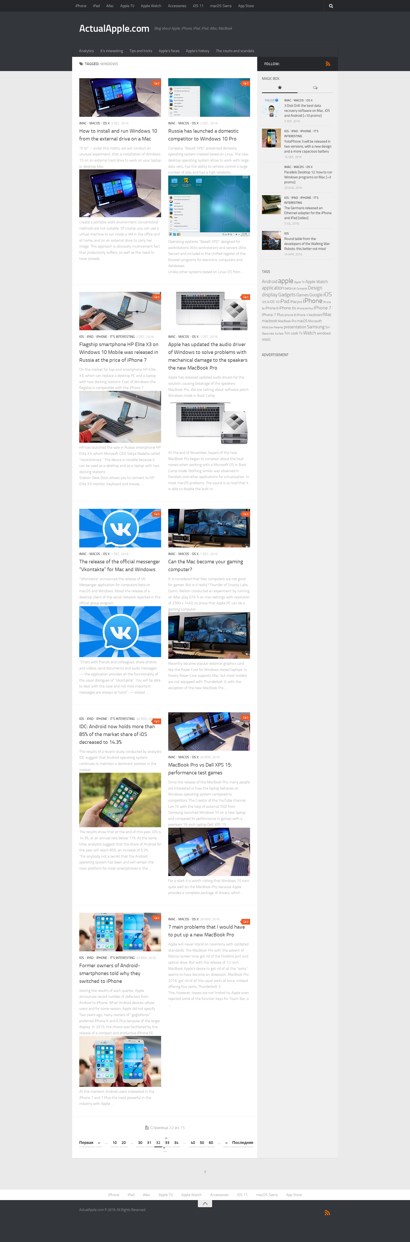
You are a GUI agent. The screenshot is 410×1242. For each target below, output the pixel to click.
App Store (246, 6)
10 (114, 1142)
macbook (269, 320)
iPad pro (296, 302)
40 (193, 1142)
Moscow (267, 327)
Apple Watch (151, 6)
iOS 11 (198, 6)
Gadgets (287, 295)
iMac (110, 6)
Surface (279, 333)
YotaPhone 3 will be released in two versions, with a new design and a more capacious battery (307, 146)
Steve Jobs (268, 333)
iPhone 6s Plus (305, 308)
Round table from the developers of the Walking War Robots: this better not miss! (307, 244)
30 (140, 1142)
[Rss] (328, 64)
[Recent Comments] (315, 88)
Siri (327, 327)
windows (324, 333)
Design (315, 288)
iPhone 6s (287, 308)
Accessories (177, 6)
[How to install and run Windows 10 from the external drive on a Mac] (120, 97)
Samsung (316, 327)
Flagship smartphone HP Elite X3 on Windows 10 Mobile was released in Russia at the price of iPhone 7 (118, 352)
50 (202, 1142)
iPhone (80, 6)
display (270, 294)
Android (269, 281)
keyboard (315, 315)
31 (149, 1142)
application (273, 288)
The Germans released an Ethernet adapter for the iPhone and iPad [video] (308, 213)
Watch (309, 333)
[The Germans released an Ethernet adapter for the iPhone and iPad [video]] (271, 204)
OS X (106, 123)
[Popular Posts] (280, 88)
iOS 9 (265, 302)
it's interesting (122, 337)
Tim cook (291, 333)
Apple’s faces (169, 51)
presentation (295, 327)
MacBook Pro (287, 321)
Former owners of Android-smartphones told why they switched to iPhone (109, 973)
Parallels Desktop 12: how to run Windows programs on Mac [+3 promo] (308, 177)
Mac (327, 314)
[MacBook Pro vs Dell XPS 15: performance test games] (209, 731)
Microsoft (315, 321)
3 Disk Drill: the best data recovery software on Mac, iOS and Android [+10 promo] (307, 111)
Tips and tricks (141, 51)
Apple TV (127, 6)
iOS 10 (274, 302)
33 (167, 1142)
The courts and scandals (235, 51)
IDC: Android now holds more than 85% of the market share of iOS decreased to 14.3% (117, 734)
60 (211, 1142)
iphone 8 (290, 315)
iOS (81, 337)
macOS (94, 123)
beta (288, 288)
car (294, 288)
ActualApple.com (114, 28)
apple (286, 281)
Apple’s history (197, 51)
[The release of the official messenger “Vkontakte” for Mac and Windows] (120, 528)
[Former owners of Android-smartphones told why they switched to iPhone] (120, 932)
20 (123, 1142)
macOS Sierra (221, 6)
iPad (96, 6)
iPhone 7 (322, 308)
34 (176, 1142)
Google (316, 295)
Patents (278, 327)
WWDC (266, 339)
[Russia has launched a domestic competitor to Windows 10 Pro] (209, 97)
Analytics (86, 51)
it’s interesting (111, 51)
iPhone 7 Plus (273, 314)
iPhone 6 (271, 308)
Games (302, 295)
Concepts (302, 288)
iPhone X (302, 315)
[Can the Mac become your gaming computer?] (209, 528)
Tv (301, 333)
